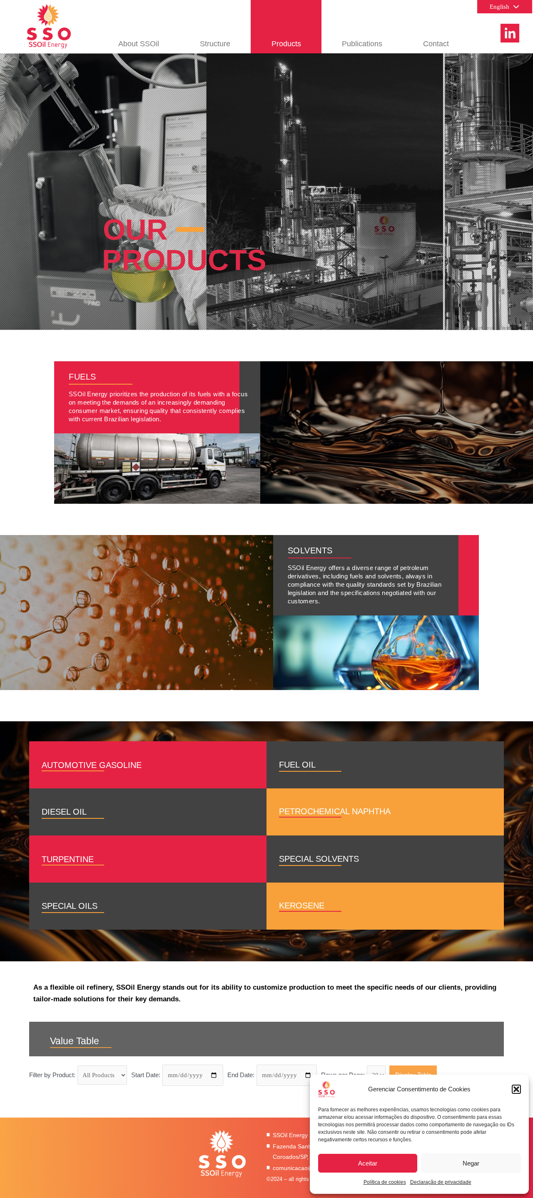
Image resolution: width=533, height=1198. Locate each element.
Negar (471, 1163)
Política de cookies (385, 1182)
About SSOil (138, 44)
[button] (516, 1089)
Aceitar (367, 1163)
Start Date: (145, 1074)
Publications (362, 44)
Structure (215, 44)
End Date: (240, 1074)
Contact (436, 44)
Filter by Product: (52, 1074)
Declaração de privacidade (440, 1182)
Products (286, 44)
